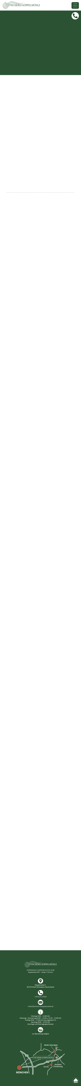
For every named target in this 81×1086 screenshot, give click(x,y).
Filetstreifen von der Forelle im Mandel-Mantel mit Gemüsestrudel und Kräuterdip (32, 170)
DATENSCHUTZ (44, 970)
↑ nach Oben (11, 249)
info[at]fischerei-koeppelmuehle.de (40, 1006)
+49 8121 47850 (40, 997)
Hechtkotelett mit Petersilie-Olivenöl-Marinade (31, 164)
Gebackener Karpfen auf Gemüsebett (26, 161)
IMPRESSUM (31, 970)
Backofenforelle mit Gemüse (21, 151)
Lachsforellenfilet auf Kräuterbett (24, 154)
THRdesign (49, 972)
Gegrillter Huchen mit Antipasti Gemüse (27, 181)
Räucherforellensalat (17, 185)
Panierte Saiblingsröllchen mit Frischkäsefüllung (31, 157)
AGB (52, 970)
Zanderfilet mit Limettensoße (21, 174)
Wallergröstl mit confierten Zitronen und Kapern (31, 178)
